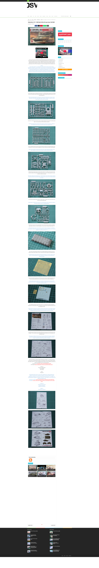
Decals (41, 16)
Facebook (36, 25)
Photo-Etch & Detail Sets (62, 67)
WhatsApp (45, 25)
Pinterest (41, 25)
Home (28, 16)
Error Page (70, 555)
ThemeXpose (31, 555)
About (64, 555)
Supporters (55, 16)
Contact (67, 555)
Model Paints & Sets (61, 63)
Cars (35, 16)
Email (47, 25)
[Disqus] (41, 491)
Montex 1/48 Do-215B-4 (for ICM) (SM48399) (56, 535)
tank (45, 19)
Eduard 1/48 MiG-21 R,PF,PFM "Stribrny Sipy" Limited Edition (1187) (34, 547)
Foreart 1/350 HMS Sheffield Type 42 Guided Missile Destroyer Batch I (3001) (56, 539)
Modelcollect (38, 19)
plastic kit (42, 19)
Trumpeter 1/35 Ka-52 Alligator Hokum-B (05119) (34, 542)
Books (47, 16)
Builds (52, 16)
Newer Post (30, 525)
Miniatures (44, 16)
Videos (50, 16)
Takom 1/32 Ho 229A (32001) (56, 546)
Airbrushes (60, 64)
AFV (33, 16)
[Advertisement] (58, 8)
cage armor (35, 19)
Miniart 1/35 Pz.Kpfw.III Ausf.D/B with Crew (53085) (34, 550)
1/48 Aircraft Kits (61, 60)
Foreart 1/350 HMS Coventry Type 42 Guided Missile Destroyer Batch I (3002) (56, 551)
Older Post (53, 525)
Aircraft (31, 16)
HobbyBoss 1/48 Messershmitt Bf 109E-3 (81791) (56, 543)
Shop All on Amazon (65, 69)
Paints (38, 16)
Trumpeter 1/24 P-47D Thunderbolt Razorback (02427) (33, 535)
